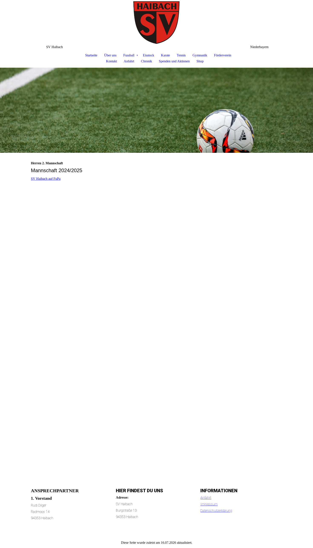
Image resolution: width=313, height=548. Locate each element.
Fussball (128, 55)
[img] (156, 22)
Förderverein (222, 55)
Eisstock (148, 55)
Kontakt (111, 61)
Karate (165, 55)
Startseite (91, 55)
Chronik (146, 61)
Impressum (209, 504)
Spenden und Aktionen (174, 61)
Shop (200, 61)
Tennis (181, 55)
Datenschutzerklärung (216, 511)
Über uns (110, 55)
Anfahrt (129, 61)
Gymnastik (199, 55)
